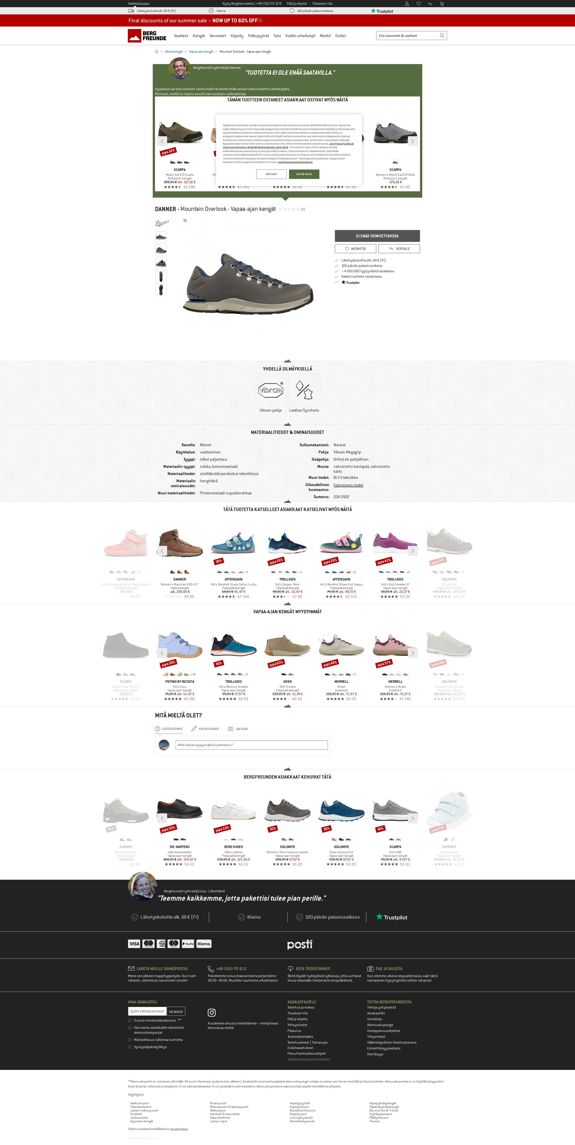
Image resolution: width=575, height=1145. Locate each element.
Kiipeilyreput (298, 1114)
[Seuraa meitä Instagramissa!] (215, 1013)
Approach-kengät (141, 1121)
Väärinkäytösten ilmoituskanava (391, 1042)
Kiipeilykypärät (300, 1103)
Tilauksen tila (298, 1013)
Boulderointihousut (303, 1110)
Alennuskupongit (380, 1025)
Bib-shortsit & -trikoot (383, 1110)
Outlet (340, 35)
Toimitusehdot (299, 1042)
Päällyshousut (379, 1118)
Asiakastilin (376, 1013)
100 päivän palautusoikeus (315, 11)
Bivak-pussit (218, 1103)
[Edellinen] (162, 141)
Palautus (294, 1031)
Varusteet (218, 35)
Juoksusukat (139, 1118)
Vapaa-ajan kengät (201, 51)
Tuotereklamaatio (300, 1036)
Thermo (374, 1121)
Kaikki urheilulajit (300, 35)
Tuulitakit (136, 1114)
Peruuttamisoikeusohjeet (307, 1053)
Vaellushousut (139, 1103)
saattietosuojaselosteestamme (295, 162)
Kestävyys (375, 1054)
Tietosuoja (319, 1042)
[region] (289, 150)
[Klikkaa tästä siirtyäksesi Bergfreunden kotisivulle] (148, 35)
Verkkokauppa (138, 3)
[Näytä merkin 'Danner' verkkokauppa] (162, 223)
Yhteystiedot (297, 1025)
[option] (249, 284)
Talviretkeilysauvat (302, 1121)
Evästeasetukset (300, 1048)
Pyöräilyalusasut (380, 1114)
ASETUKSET (271, 174)
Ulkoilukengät (174, 51)
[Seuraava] (413, 141)
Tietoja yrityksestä (381, 1007)
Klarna (221, 11)
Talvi (277, 35)
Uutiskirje (374, 1019)
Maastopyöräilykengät (384, 1107)
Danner (165, 209)
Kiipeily (237, 35)
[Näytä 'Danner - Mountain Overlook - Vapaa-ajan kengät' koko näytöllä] (185, 220)
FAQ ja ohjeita (297, 1019)
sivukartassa (179, 1129)
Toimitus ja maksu (301, 1007)
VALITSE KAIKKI (304, 174)
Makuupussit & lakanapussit (229, 1107)
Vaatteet (181, 35)
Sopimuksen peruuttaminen (309, 1059)
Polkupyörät (258, 35)
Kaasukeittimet (220, 1118)
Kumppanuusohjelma (383, 1031)
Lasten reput (218, 1121)
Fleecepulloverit (140, 1107)
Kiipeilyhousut (299, 1107)
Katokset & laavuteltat (225, 1114)
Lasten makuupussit (144, 1110)
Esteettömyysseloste (383, 1048)
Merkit (325, 35)
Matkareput (218, 1110)
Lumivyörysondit (301, 1118)
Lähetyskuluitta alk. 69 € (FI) (156, 11)
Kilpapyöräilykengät (382, 1103)
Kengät (199, 35)
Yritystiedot (376, 1036)
